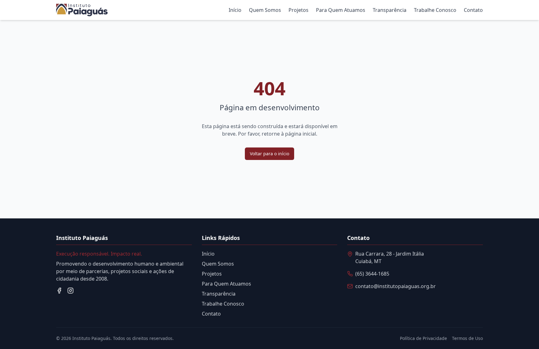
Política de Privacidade (423, 338)
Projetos (298, 10)
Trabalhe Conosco (435, 10)
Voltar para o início (269, 154)
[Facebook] (59, 290)
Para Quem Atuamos (340, 10)
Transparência (389, 10)
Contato (473, 10)
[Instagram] (70, 290)
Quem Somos (265, 10)
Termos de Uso (467, 338)
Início (235, 10)
